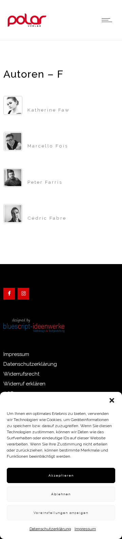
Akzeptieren (61, 475)
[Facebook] (9, 294)
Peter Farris (44, 182)
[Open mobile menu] (108, 20)
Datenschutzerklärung (50, 528)
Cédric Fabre (46, 218)
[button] (111, 400)
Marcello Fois (47, 145)
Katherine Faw (48, 110)
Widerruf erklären (24, 384)
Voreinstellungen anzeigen (61, 513)
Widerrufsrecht (21, 374)
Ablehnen (61, 494)
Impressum (85, 528)
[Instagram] (23, 294)
